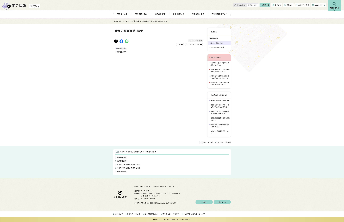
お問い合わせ (222, 202)
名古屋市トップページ (36, 6)
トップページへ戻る (224, 142)
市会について (122, 14)
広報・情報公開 (178, 14)
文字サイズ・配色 (303, 5)
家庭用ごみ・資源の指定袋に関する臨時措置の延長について (220, 77)
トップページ (127, 21)
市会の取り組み (141, 14)
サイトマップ (119, 214)
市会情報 (137, 21)
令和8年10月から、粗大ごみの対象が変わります (220, 64)
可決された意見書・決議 (217, 47)
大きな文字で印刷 (192, 44)
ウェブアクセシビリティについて (194, 214)
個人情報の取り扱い (151, 214)
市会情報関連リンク (219, 14)
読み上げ (289, 5)
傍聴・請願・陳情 (198, 14)
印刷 (179, 44)
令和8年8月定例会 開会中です (220, 131)
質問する (266, 5)
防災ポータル (252, 5)
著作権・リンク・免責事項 (171, 214)
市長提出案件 (121, 48)
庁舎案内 (204, 202)
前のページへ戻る (207, 142)
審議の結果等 (160, 14)
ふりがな (278, 5)
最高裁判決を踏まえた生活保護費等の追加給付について (220, 70)
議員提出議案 (121, 52)
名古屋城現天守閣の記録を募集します (220, 119)
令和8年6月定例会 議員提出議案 (128, 164)
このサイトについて (133, 214)
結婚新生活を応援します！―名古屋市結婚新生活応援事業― (220, 106)
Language (318, 5)
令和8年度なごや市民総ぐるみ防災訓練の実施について (220, 83)
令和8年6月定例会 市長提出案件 (128, 168)
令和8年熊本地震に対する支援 (220, 100)
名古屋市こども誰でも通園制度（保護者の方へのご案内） (220, 112)
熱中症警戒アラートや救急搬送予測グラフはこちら (220, 125)
